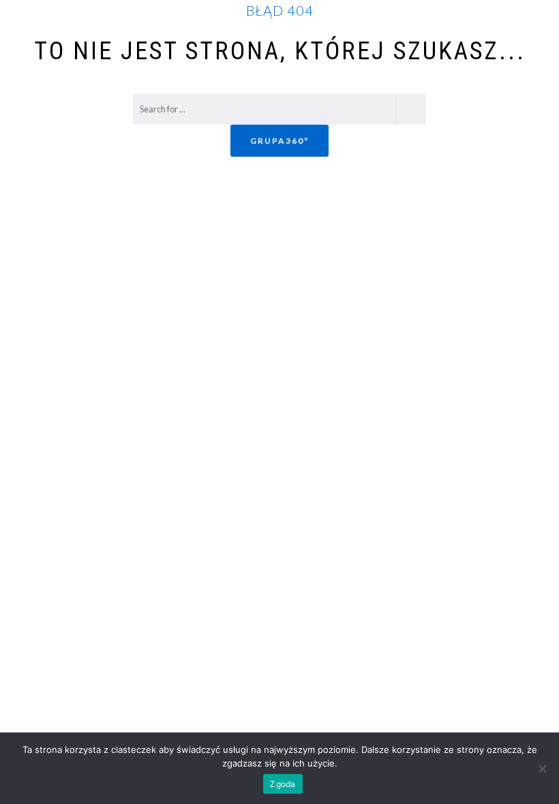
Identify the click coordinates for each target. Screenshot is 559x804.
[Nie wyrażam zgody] (542, 768)
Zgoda (282, 784)
